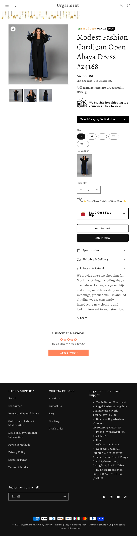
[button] (7, 5)
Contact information (70, 528)
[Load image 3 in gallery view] (45, 95)
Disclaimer (15, 406)
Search (12, 398)
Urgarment (26, 525)
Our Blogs (54, 421)
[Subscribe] (64, 496)
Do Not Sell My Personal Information (22, 435)
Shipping (82, 81)
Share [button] (83, 317)
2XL (82, 144)
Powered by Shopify (42, 525)
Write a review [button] (68, 352)
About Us (54, 398)
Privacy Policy (17, 452)
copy (111, 28)
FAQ (51, 413)
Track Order (56, 428)
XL (113, 136)
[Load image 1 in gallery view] (16, 95)
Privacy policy (79, 525)
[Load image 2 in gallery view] (31, 95)
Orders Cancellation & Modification (21, 423)
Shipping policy (117, 525)
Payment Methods (19, 444)
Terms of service (97, 525)
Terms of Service (18, 467)
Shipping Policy (18, 459)
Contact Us (55, 406)
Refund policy (62, 525)
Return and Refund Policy (23, 413)
